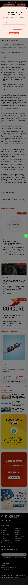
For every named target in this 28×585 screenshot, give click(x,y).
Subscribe (14, 33)
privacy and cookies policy (17, 29)
